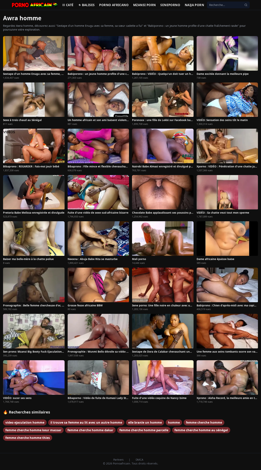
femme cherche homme (204, 422)
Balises (88, 5)
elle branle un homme (145, 422)
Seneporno (170, 5)
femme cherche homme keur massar (33, 430)
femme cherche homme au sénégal (201, 430)
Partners (118, 459)
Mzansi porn (144, 5)
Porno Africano (114, 5)
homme (174, 422)
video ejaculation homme (24, 422)
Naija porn (194, 5)
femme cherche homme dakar (90, 430)
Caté (70, 5)
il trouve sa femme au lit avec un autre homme (86, 422)
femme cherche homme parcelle (143, 430)
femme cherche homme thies (27, 438)
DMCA (139, 459)
